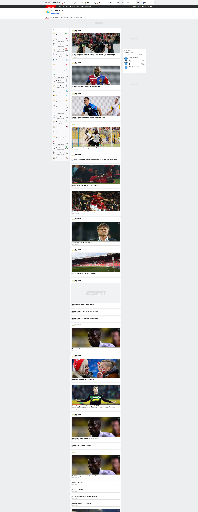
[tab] (129, 54)
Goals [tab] (129, 54)
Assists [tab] (140, 54)
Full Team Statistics (134, 72)
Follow (55, 13)
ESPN (51, 6)
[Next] (155, 2)
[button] (148, 6)
